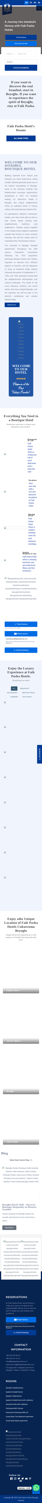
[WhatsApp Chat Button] (36, 1487)
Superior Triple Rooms (14, 1396)
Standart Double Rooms (14, 1388)
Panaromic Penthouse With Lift (17, 1412)
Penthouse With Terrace (14, 1408)
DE (39, 3)
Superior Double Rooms (14, 1392)
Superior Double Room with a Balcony (19, 1400)
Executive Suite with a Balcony (17, 1404)
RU (35, 3)
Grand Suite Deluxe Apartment (17, 1421)
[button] (2, 1197)
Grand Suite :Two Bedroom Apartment (19, 1417)
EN (26, 3)
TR (31, 3)
